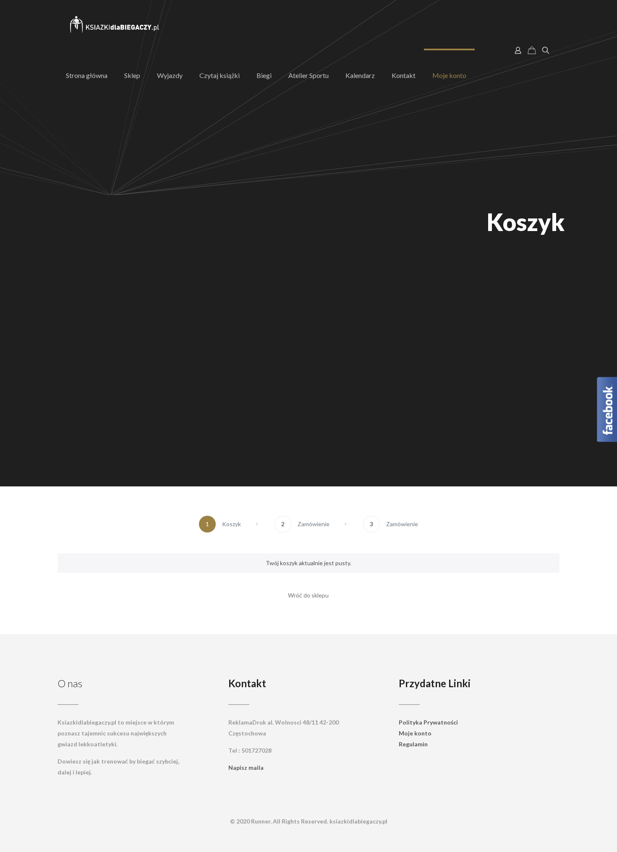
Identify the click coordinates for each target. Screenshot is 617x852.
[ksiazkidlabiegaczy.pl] (115, 25)
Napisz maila (246, 767)
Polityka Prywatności (428, 722)
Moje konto (415, 733)
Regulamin (413, 744)
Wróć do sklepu (308, 595)
